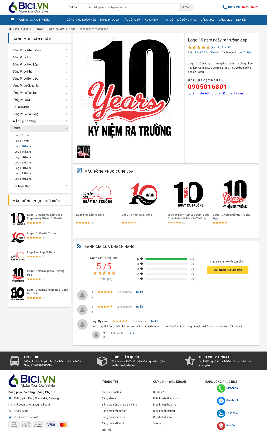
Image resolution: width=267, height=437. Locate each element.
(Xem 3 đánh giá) (221, 47)
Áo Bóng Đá (133, 19)
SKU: (191, 52)
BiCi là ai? (159, 392)
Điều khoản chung (164, 410)
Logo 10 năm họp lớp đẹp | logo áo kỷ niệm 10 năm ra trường (44, 218)
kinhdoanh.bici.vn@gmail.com (218, 93)
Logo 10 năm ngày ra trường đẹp (88, 28)
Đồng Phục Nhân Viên (81, 19)
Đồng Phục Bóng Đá (25, 78)
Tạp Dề (169, 19)
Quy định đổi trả (162, 417)
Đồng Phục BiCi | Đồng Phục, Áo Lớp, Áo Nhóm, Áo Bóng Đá (34, 7)
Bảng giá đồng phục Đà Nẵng (119, 404)
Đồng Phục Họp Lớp (25, 64)
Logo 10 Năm (56, 28)
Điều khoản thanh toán (166, 398)
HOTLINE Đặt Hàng (204, 80)
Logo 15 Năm (23, 151)
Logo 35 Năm (23, 173)
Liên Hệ (241, 19)
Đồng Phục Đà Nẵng (25, 114)
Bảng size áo (109, 398)
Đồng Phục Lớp (110, 19)
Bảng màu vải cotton (114, 410)
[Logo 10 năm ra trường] (143, 194)
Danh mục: (228, 52)
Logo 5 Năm (22, 140)
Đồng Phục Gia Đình (25, 85)
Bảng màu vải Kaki (113, 423)
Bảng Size (225, 19)
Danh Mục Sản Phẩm (33, 19)
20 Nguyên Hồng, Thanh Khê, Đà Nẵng (36, 398)
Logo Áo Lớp (22, 135)
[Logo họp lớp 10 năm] (97, 194)
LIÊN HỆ (106, 429)
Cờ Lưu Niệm (21, 107)
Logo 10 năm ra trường (137, 214)
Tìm (187, 7)
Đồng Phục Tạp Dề (25, 92)
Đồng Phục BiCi (22, 28)
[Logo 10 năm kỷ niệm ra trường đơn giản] (17, 293)
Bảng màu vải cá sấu (114, 417)
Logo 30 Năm (23, 168)
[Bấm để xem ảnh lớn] (128, 88)
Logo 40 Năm (23, 178)
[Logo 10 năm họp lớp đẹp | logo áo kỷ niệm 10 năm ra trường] (189, 194)
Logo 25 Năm (23, 162)
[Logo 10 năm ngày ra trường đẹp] (234, 194)
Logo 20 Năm (23, 157)
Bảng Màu (208, 19)
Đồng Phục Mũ (22, 100)
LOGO (39, 28)
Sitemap (158, 423)
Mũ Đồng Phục (187, 19)
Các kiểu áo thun (112, 392)
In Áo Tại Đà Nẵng (24, 121)
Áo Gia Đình (152, 19)
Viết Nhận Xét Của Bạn (227, 269)
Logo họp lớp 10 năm (90, 214)
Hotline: (243, 7)
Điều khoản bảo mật (165, 404)
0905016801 (208, 86)
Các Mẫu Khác (22, 186)
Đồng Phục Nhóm (24, 71)
